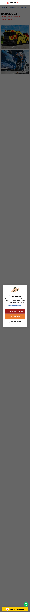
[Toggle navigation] (3, 3)
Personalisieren (16, 321)
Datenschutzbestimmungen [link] (15, 305)
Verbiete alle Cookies (16, 311)
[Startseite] (12, 3)
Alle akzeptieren (15, 316)
